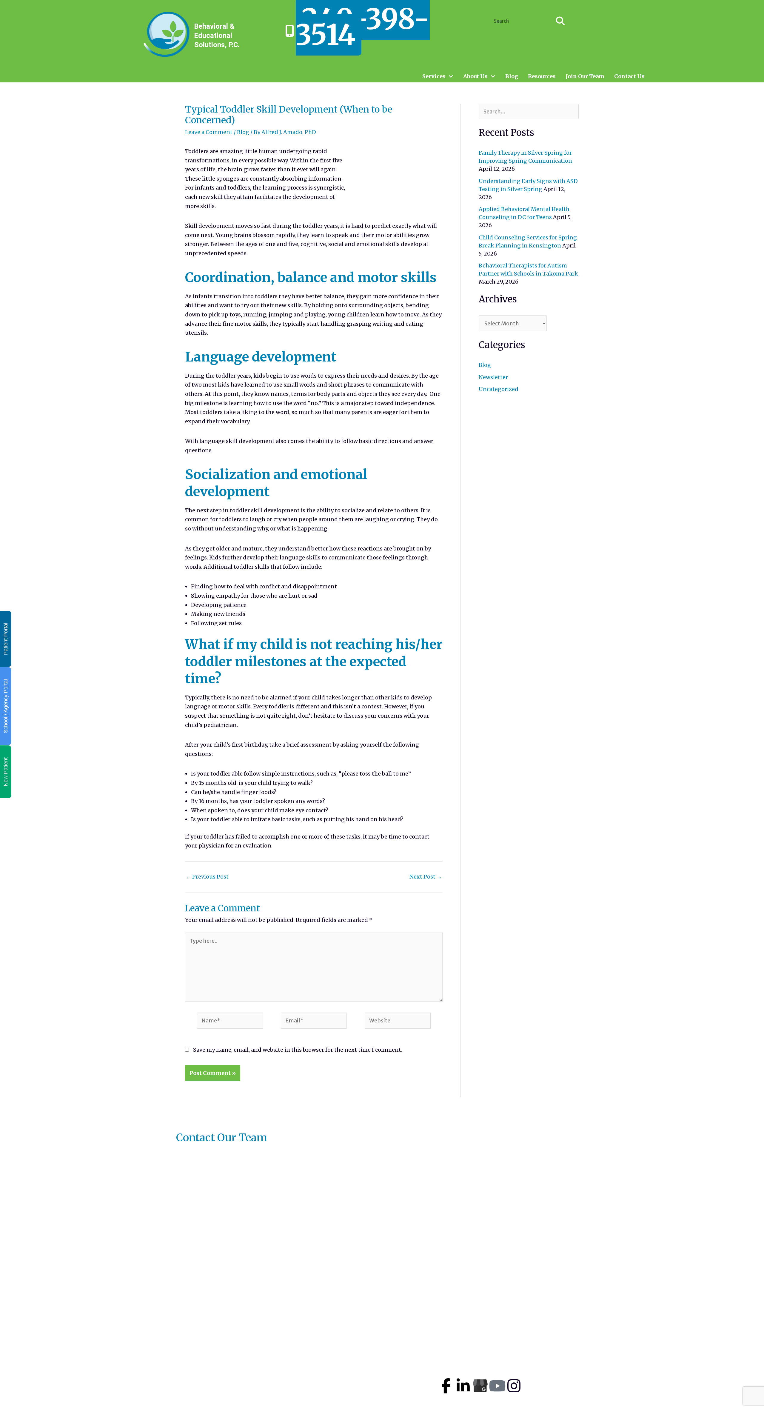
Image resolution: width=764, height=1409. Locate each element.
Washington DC (572, 1393)
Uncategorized (498, 389)
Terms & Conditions (387, 1396)
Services (434, 76)
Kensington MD (573, 1347)
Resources (542, 76)
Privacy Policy (379, 1387)
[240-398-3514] (290, 31)
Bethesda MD (569, 1381)
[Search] (560, 21)
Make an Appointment (390, 1342)
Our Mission (376, 1360)
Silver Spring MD (575, 1336)
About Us (475, 76)
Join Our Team (585, 76)
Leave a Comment (208, 132)
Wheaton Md (568, 1370)
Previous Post (207, 876)
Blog (511, 76)
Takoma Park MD (575, 1359)
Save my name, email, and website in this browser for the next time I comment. (297, 1049)
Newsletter (493, 377)
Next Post (425, 876)
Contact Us (629, 76)
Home (367, 1333)
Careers (369, 1369)
